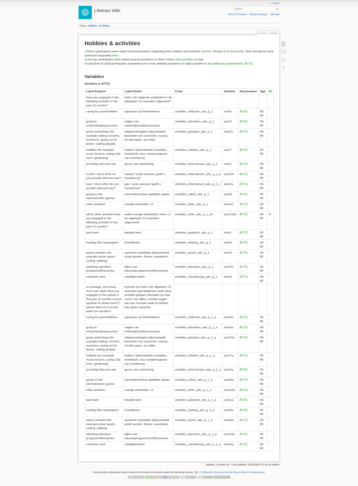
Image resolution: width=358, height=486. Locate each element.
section (206, 51)
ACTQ (248, 63)
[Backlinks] (283, 60)
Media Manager (259, 14)
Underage (91, 59)
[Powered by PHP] (170, 477)
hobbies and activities (179, 59)
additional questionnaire (227, 63)
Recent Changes (237, 14)
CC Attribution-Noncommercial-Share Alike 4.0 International (231, 472)
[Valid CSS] (205, 477)
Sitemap (274, 14)
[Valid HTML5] (187, 477)
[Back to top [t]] (283, 68)
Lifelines (90, 51)
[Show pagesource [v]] (283, 44)
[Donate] (153, 477)
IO (270, 91)
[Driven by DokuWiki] (222, 477)
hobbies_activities (99, 25)
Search (277, 8)
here (115, 55)
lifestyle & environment (228, 51)
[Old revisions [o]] (283, 52)
